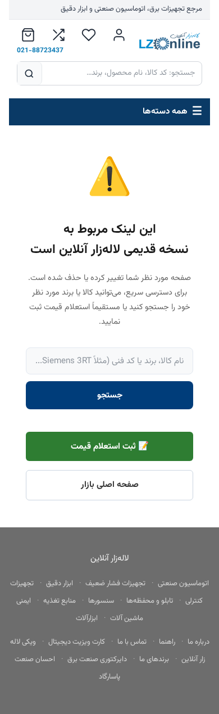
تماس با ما (132, 642)
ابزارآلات (87, 618)
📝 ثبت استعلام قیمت (110, 446)
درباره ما (198, 642)
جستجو (109, 395)
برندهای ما (154, 659)
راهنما (167, 642)
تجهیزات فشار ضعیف (115, 583)
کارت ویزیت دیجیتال (76, 642)
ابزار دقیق (59, 583)
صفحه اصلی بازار (110, 484)
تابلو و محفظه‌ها (149, 601)
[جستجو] (29, 73)
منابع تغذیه (59, 601)
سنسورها (101, 601)
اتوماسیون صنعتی (183, 583)
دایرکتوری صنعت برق (97, 659)
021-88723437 (40, 51)
